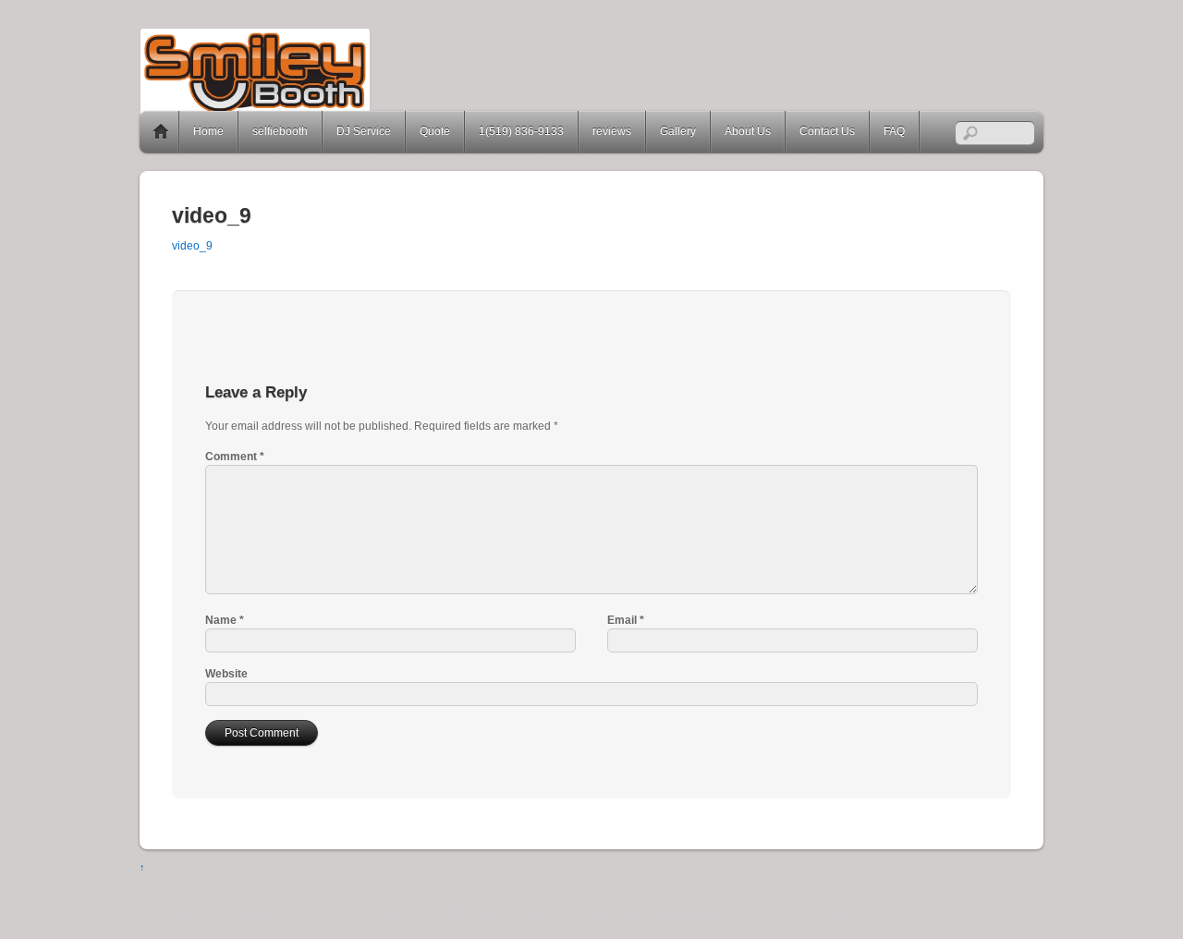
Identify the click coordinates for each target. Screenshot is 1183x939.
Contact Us (827, 131)
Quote (435, 131)
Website (226, 673)
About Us (748, 131)
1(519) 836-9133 (521, 131)
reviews (611, 131)
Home (161, 131)
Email (625, 620)
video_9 (192, 245)
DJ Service (363, 131)
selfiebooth (280, 131)
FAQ (894, 131)
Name (224, 620)
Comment (234, 456)
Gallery (678, 131)
